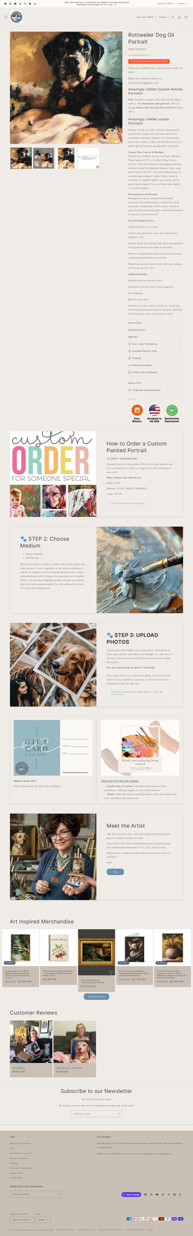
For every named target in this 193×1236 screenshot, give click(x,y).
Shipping (14, 1163)
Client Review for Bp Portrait (69, 1068)
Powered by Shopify (46, 1230)
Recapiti (150, 1230)
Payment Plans (16, 1173)
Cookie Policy (16, 1178)
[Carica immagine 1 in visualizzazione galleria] (21, 158)
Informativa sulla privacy (86, 1230)
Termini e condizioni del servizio (110, 1230)
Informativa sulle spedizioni (135, 1230)
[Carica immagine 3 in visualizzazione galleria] (66, 158)
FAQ (12, 1148)
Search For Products (19, 1158)
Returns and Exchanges (20, 1143)
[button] (6, 17)
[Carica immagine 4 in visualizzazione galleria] (88, 158)
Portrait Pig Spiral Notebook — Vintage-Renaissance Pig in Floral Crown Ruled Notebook (134, 973)
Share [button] (133, 399)
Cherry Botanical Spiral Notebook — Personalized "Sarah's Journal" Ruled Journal (58, 973)
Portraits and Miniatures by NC (27, 1230)
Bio (115, 872)
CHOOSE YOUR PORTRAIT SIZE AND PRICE (149, 62)
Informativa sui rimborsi (65, 1230)
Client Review (19, 1068)
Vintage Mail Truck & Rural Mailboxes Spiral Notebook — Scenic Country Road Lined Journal (18, 974)
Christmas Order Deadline (21, 1168)
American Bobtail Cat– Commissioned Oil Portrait (92, 981)
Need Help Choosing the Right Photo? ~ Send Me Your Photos (137, 693)
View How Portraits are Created (120, 781)
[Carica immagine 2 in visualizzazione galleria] (43, 158)
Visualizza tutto (96, 996)
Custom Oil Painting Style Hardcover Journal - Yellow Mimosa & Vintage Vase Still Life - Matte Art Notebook (172, 974)
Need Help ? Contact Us (21, 1153)
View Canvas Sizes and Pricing (127, 503)
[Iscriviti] (119, 1113)
